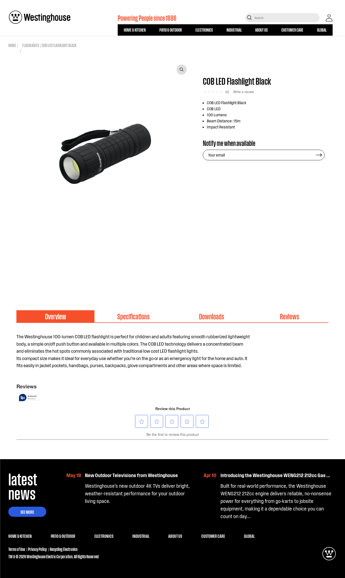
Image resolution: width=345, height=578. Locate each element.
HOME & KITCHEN (135, 30)
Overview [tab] (55, 316)
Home (12, 45)
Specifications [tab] (133, 316)
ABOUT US (261, 30)
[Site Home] (39, 17)
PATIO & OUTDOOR (170, 30)
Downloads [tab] (211, 316)
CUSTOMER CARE (292, 30)
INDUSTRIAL (234, 30)
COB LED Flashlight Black (59, 45)
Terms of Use (16, 549)
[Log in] (329, 18)
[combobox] (286, 17)
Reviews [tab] (289, 316)
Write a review (243, 91)
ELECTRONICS (204, 30)
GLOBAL (322, 30)
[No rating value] (214, 91)
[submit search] (249, 17)
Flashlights (30, 45)
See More (27, 512)
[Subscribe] (319, 155)
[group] (32, 265)
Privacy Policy (37, 549)
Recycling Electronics (64, 549)
